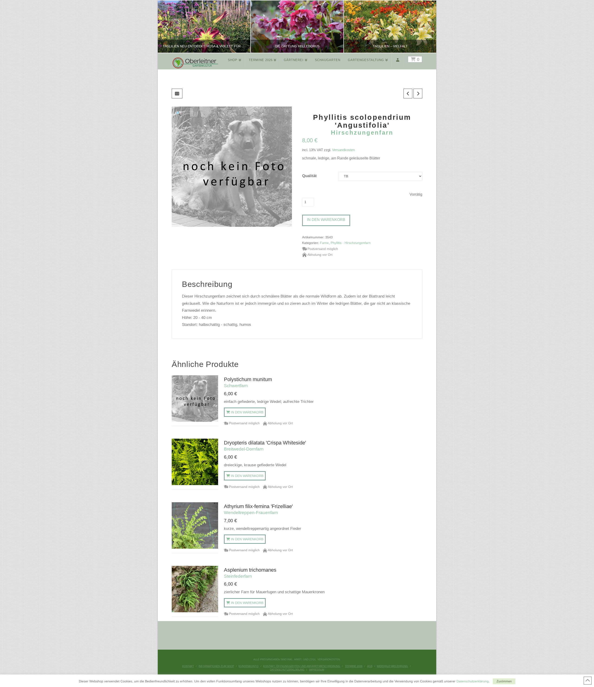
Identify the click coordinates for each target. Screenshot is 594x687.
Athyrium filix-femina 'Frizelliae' (258, 509)
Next (426, 26)
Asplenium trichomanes (250, 573)
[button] (178, 113)
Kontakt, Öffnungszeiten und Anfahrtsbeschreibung (301, 666)
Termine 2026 (353, 666)
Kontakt (188, 666)
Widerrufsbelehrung (392, 666)
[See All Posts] (177, 93)
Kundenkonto (248, 666)
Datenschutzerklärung (287, 669)
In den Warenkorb (326, 220)
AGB (369, 666)
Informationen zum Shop (216, 666)
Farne (324, 243)
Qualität (309, 176)
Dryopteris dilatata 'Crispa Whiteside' (265, 445)
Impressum (316, 669)
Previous (167, 26)
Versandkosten (343, 150)
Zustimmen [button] (504, 681)
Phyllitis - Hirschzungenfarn (351, 243)
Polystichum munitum (248, 382)
